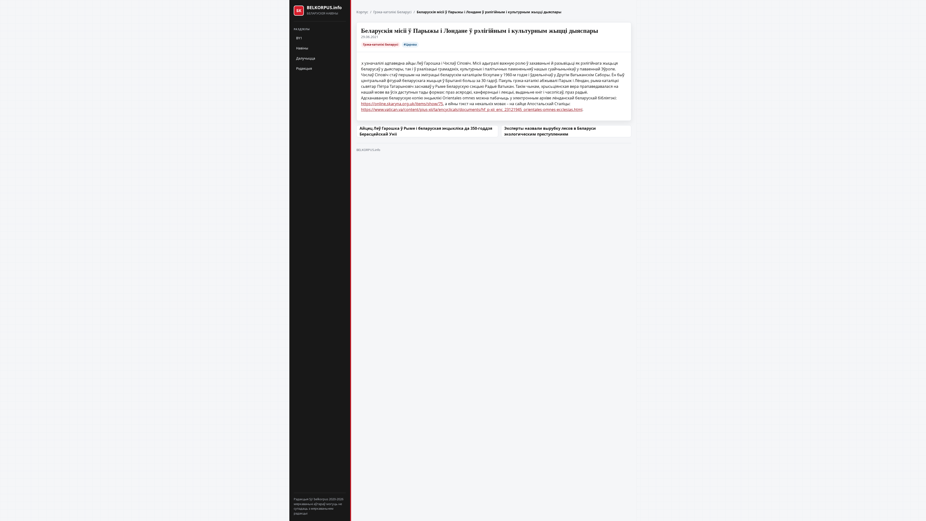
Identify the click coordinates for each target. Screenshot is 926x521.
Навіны (302, 48)
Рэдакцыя (304, 68)
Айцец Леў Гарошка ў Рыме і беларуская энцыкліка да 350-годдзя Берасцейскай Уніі (426, 131)
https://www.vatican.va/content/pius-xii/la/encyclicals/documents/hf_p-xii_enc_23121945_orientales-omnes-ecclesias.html (471, 109)
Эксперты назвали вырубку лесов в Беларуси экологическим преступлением (550, 131)
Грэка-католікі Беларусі (392, 12)
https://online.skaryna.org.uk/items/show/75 (402, 103)
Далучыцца (305, 58)
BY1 (299, 38)
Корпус (362, 12)
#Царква (410, 44)
